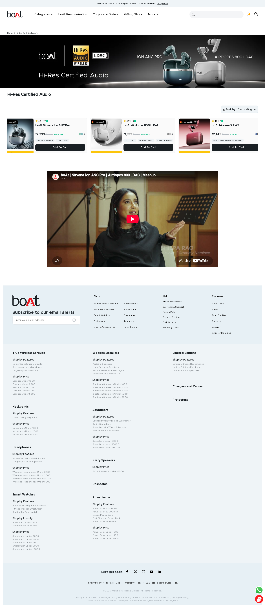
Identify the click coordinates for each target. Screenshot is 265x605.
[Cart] (256, 14)
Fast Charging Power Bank (106, 518)
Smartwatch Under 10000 (26, 549)
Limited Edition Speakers (186, 370)
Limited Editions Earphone (187, 367)
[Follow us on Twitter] (135, 572)
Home (10, 33)
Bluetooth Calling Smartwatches (29, 505)
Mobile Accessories (104, 327)
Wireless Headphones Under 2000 (31, 475)
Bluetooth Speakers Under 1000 (109, 384)
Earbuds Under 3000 (23, 387)
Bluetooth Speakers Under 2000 (110, 387)
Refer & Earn (130, 327)
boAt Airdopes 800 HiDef (140, 125)
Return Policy (170, 312)
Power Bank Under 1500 (105, 535)
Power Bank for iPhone (104, 521)
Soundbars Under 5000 (105, 441)
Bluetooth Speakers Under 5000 (110, 394)
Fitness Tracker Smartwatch (27, 509)
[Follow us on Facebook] (127, 572)
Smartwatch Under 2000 (25, 536)
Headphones (131, 303)
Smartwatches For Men (24, 526)
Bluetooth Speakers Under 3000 (110, 391)
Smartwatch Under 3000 (25, 539)
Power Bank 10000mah (104, 508)
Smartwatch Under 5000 (25, 546)
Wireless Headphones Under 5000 (31, 482)
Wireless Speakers (104, 309)
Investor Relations (221, 333)
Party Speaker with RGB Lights (108, 370)
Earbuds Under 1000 (23, 381)
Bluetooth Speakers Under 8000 (110, 397)
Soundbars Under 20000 (106, 447)
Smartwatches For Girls (24, 522)
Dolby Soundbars (101, 424)
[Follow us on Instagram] (143, 572)
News (215, 309)
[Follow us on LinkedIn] (160, 572)
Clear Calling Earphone (24, 417)
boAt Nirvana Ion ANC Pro (52, 125)
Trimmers (129, 321)
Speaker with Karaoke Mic (106, 374)
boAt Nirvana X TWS (225, 125)
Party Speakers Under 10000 (108, 471)
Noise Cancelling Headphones (28, 458)
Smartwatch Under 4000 (25, 542)
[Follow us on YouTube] (151, 572)
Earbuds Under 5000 (23, 394)
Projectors (99, 321)
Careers (216, 321)
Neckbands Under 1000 (25, 428)
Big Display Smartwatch (24, 512)
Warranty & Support (173, 307)
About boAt (218, 303)
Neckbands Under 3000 (25, 434)
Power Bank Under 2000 (105, 538)
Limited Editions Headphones (188, 364)
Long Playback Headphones (27, 461)
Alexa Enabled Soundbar (105, 430)
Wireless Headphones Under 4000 (31, 478)
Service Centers (171, 317)
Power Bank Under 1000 (105, 532)
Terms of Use (113, 583)
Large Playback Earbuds (25, 370)
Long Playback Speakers (105, 367)
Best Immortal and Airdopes (27, 367)
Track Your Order (172, 302)
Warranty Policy (133, 583)
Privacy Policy (94, 583)
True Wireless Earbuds (106, 303)
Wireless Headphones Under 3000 (31, 472)
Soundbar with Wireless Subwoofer (111, 421)
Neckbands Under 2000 (25, 431)
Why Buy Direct (171, 327)
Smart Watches (102, 315)
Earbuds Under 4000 (24, 391)
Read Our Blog (219, 315)
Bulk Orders (169, 322)
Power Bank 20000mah (105, 512)
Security (216, 327)
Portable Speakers (102, 364)
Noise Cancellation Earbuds (27, 364)
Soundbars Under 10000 (105, 444)
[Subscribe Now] (75, 320)
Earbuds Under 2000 (23, 384)
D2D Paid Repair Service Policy (162, 583)
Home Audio (130, 309)
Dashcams (129, 315)
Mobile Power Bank (102, 515)
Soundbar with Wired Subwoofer (109, 427)
